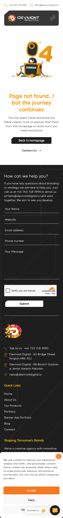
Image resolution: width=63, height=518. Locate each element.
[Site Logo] (13, 331)
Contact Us (29, 150)
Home (8, 393)
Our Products (13, 405)
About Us (10, 399)
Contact (9, 429)
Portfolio (10, 411)
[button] (58, 456)
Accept (31, 490)
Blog (7, 423)
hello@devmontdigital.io (46, 5)
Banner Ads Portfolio (17, 417)
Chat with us (33, 510)
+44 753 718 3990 (17, 5)
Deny (31, 500)
